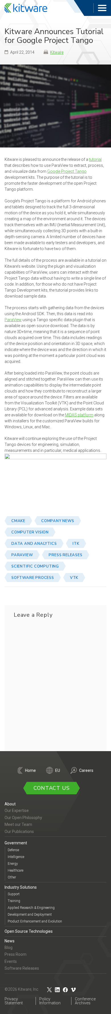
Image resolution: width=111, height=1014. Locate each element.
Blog (9, 947)
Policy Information (50, 1001)
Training (14, 901)
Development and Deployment (30, 915)
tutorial (95, 159)
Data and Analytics (34, 543)
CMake (18, 520)
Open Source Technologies (29, 931)
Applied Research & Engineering (31, 908)
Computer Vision (30, 532)
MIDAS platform (79, 415)
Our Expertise (17, 810)
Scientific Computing (35, 566)
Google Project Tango (67, 171)
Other (12, 877)
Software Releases (22, 968)
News (10, 941)
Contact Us (52, 788)
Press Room (15, 954)
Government (16, 843)
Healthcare (15, 870)
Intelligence (16, 857)
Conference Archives (85, 1001)
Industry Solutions (21, 887)
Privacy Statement (14, 1001)
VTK (74, 577)
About (10, 804)
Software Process (32, 577)
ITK (76, 543)
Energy (13, 864)
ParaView (13, 319)
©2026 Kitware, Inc (21, 989)
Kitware (56, 52)
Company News (57, 520)
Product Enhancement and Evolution (35, 921)
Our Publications (19, 831)
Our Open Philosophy (23, 817)
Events (11, 961)
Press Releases (65, 555)
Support (14, 894)
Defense (13, 850)
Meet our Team (18, 824)
